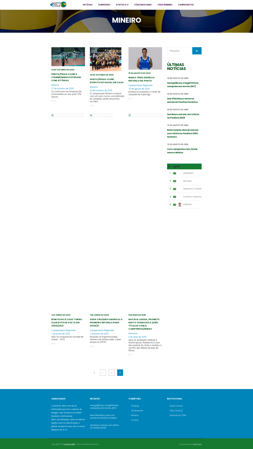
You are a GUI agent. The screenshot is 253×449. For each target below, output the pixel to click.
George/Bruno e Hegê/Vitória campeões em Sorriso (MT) (104, 406)
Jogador (176, 166)
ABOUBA (187, 181)
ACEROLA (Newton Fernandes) (199, 196)
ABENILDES (188, 173)
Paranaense (137, 410)
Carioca (134, 420)
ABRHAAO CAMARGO (194, 188)
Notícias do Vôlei (178, 415)
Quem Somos (176, 405)
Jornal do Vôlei (70, 444)
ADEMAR (187, 204)
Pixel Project (197, 444)
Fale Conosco (176, 410)
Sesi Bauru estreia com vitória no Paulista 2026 (104, 426)
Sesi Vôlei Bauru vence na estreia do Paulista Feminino (103, 416)
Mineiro (135, 415)
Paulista (135, 405)
